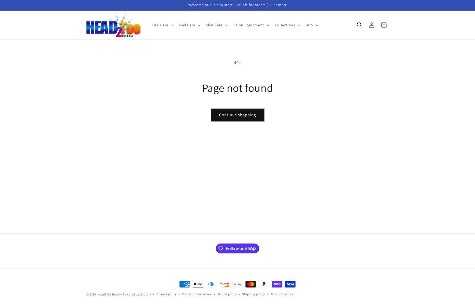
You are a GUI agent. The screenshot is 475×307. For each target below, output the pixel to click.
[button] (162, 25)
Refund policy (227, 294)
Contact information (197, 294)
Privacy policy (166, 294)
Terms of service (282, 294)
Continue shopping (237, 114)
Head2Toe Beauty (110, 294)
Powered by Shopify (137, 294)
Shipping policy (253, 294)
